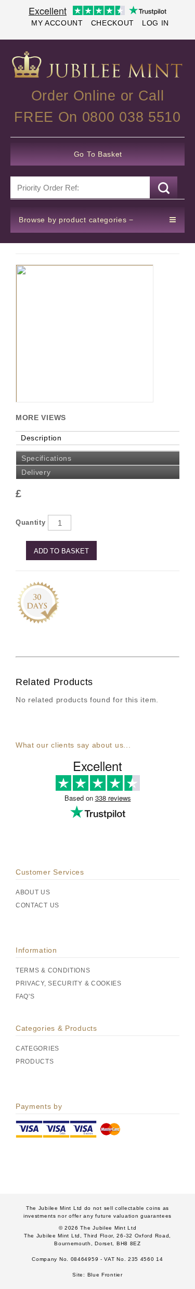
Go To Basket (98, 154)
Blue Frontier (104, 1275)
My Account (57, 23)
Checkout (113, 23)
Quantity (31, 522)
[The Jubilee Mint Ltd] (97, 64)
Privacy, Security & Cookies (69, 983)
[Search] (163, 187)
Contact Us (37, 905)
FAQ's (25, 996)
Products (35, 1061)
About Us (33, 892)
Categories (37, 1048)
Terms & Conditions (53, 970)
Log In (155, 23)
